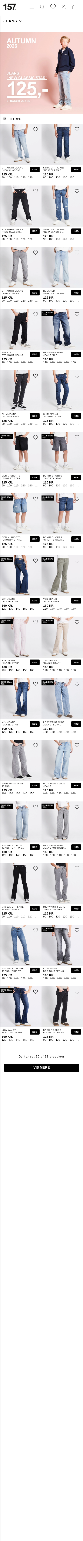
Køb (34, 169)
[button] (31, 7)
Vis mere (41, 1067)
